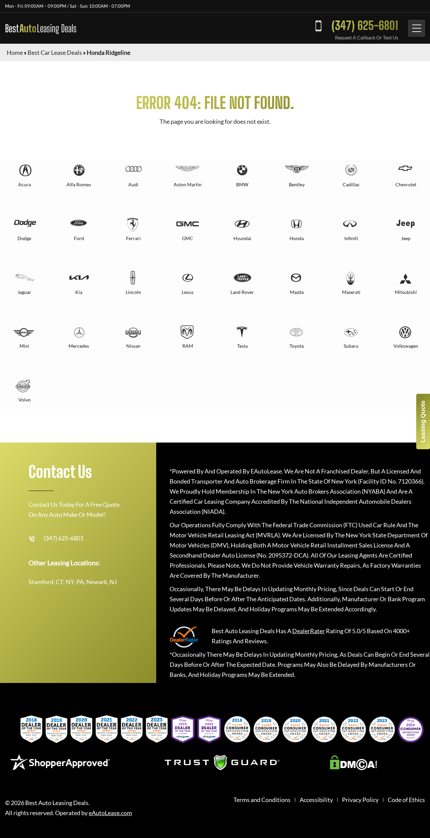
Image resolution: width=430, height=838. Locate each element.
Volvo (24, 400)
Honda (297, 238)
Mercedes (79, 346)
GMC (187, 238)
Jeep (406, 238)
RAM (187, 346)
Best (41, 28)
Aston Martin (188, 184)
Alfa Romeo (79, 184)
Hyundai (242, 238)
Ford (79, 238)
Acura (24, 184)
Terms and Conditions (262, 800)
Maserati (351, 292)
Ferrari (133, 238)
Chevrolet (405, 184)
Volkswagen (405, 346)
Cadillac (351, 184)
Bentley (297, 184)
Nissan (133, 346)
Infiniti (351, 238)
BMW (242, 184)
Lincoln (133, 292)
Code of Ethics (406, 800)
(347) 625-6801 (365, 25)
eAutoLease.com (110, 813)
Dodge (24, 238)
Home (15, 52)
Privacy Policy (360, 800)
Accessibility (316, 800)
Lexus (188, 292)
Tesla (242, 346)
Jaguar (24, 292)
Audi (133, 184)
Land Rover (242, 292)
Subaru (351, 346)
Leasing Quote (423, 422)
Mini (24, 346)
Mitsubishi (406, 292)
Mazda (297, 292)
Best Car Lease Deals (55, 52)
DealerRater (308, 631)
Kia (78, 292)
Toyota (297, 346)
